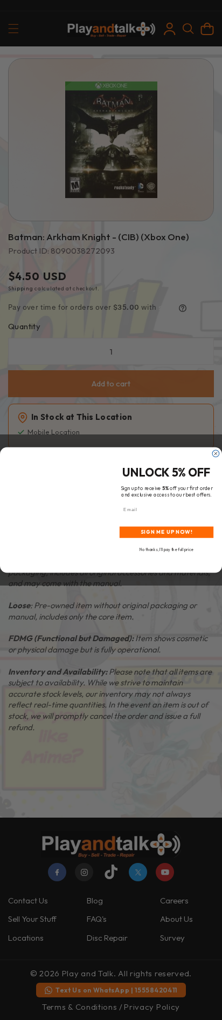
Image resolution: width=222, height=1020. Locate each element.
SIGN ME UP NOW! (167, 532)
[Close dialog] (215, 453)
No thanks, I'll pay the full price (166, 549)
